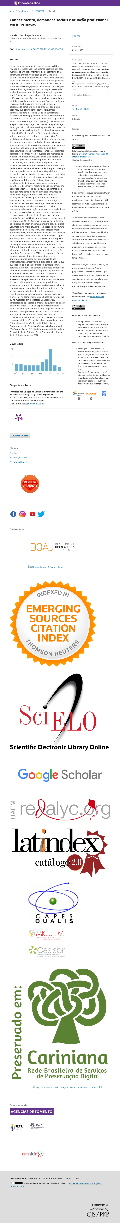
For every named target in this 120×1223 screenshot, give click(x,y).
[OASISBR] (48, 957)
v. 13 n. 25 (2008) (36, 11)
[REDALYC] (60, 819)
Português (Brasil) (18, 462)
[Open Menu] (10, 3)
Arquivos (22, 11)
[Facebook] (13, 517)
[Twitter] (41, 517)
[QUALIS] (53, 923)
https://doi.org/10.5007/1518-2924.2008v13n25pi (39, 49)
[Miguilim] (46, 941)
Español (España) (18, 457)
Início (12, 11)
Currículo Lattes (36, 403)
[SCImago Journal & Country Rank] (45, 567)
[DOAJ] (53, 555)
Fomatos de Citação (83, 95)
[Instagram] (22, 517)
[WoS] (53, 665)
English (13, 453)
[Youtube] (32, 517)
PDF (78, 36)
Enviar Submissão (20, 435)
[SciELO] (60, 753)
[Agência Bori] (67, 1087)
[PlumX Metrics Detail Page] (18, 417)
